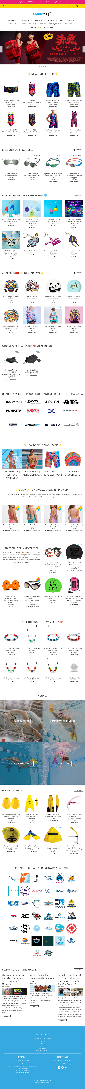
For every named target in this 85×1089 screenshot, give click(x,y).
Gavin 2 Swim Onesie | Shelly (11, 526)
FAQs (42, 1044)
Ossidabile (11, 652)
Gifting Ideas (77, 195)
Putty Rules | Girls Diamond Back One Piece (32, 101)
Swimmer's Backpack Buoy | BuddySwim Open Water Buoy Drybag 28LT (74, 598)
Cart (79, 6)
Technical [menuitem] (11, 20)
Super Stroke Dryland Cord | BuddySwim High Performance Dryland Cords (53, 566)
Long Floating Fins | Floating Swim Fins (32, 847)
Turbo (32, 253)
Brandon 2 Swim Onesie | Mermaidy (74, 526)
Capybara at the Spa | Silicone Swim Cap (11, 327)
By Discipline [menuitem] (48, 27)
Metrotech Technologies (22, 1070)
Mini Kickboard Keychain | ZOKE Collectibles (11, 220)
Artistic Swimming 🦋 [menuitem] (28, 24)
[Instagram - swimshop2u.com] (62, 1067)
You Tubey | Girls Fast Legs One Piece (53, 131)
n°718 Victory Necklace (11, 678)
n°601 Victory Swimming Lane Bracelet (10, 649)
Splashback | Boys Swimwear (52, 473)
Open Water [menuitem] (71, 20)
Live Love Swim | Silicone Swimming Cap (53, 597)
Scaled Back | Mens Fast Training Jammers (74, 101)
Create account (69, 6)
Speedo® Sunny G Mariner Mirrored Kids (32, 175)
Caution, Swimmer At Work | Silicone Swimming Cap (74, 565)
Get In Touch (42, 1046)
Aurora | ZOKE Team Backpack (32, 327)
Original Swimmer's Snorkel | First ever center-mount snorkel (74, 848)
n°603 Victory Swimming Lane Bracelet (53, 649)
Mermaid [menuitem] (43, 24)
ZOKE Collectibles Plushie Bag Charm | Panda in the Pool (11, 253)
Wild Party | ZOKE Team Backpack (53, 327)
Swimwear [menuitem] (38, 20)
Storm (11, 378)
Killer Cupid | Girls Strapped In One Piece (32, 131)
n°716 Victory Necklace (53, 678)
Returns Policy (42, 1048)
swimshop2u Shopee (22, 1072)
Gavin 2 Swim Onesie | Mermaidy (53, 526)
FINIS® (11, 820)
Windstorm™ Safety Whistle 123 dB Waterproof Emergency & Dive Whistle (11, 373)
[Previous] (1, 49)
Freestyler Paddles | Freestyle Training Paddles (32, 816)
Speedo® (10, 177)
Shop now (42, 501)
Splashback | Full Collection (73, 473)
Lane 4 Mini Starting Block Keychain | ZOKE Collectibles (74, 221)
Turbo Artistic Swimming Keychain (53, 252)
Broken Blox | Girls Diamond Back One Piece (11, 131)
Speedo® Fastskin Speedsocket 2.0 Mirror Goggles (74, 176)
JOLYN (11, 528)
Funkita (32, 104)
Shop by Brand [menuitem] (70, 24)
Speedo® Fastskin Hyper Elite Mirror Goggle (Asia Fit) (53, 176)
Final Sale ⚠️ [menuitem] (35, 27)
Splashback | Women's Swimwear (12, 474)
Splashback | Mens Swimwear (32, 473)
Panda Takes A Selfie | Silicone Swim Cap (53, 298)
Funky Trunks (11, 104)
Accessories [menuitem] (51, 20)
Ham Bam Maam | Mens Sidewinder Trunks (10, 101)
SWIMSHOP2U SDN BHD (42, 1082)
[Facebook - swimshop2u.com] (59, 1067)
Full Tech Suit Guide (42, 1050)
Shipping (42, 1041)
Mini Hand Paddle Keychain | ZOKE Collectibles (32, 221)
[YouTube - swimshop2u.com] (66, 1067)
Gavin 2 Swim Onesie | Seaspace (32, 526)
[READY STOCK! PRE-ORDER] (42, 49)
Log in (60, 6)
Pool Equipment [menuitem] (55, 24)
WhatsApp (67, 1060)
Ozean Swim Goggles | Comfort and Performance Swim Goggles (32, 599)
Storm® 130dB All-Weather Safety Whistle (32, 371)
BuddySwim (53, 570)
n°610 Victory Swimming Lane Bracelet (74, 649)
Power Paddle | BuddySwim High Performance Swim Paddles (11, 599)
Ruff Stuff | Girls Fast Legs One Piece (74, 131)
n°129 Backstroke (74, 678)
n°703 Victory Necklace (32, 648)
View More (78, 790)
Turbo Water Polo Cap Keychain (74, 252)
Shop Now (42, 78)
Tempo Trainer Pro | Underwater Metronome (11, 847)
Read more (78, 969)
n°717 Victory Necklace (32, 678)
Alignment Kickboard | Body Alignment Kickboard (53, 848)
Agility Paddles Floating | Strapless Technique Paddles (11, 816)
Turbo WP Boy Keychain (32, 251)
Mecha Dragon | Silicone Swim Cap (10, 298)
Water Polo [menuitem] (12, 24)
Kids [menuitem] (61, 20)
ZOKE (11, 223)
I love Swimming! (42, 626)
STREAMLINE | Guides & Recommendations (22, 1066)
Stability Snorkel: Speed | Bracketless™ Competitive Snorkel (74, 816)
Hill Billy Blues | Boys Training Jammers (53, 101)
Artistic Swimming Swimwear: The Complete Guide (42, 978)
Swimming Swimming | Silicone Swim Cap (74, 298)
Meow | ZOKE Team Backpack (74, 327)
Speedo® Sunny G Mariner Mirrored (11, 175)
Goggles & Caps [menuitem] (24, 20)
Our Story (22, 1064)
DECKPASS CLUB (23, 1068)
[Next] (84, 49)
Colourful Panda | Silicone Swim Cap (32, 298)
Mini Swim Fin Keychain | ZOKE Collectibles (53, 220)
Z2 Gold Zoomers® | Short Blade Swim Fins (53, 815)
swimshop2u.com (45, 1080)
